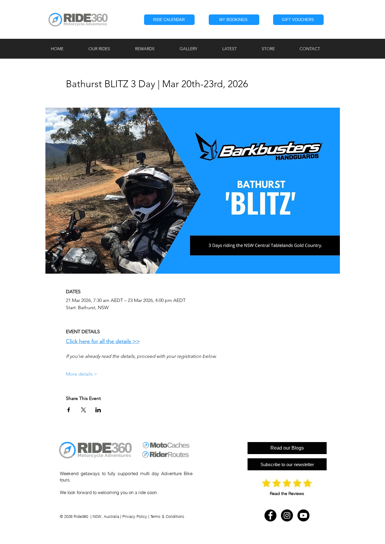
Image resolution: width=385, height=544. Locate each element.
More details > (81, 374)
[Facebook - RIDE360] (270, 515)
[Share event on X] (83, 409)
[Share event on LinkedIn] (98, 409)
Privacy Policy (134, 516)
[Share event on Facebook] (69, 409)
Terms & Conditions (167, 516)
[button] (107, 48)
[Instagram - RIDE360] (287, 515)
